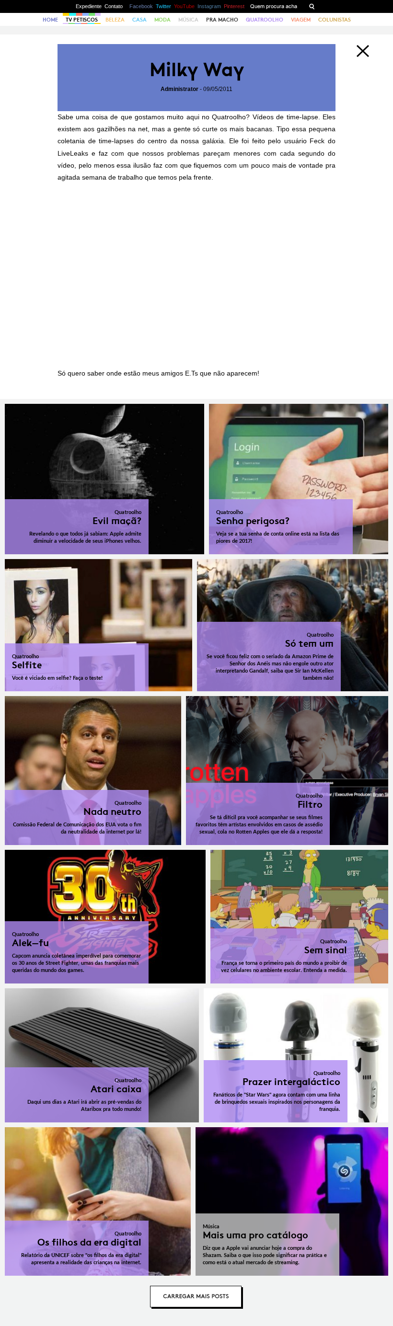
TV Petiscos (82, 19)
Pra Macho (222, 19)
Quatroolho (264, 19)
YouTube (184, 6)
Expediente (89, 6)
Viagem (301, 19)
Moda (162, 19)
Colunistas (334, 19)
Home (50, 19)
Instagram (209, 6)
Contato (113, 6)
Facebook (141, 6)
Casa (139, 19)
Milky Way (197, 69)
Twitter (163, 6)
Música (188, 19)
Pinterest (234, 6)
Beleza (115, 19)
